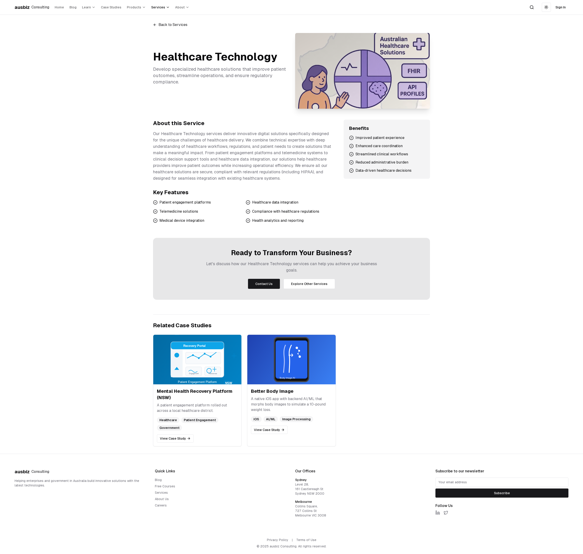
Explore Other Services (309, 284)
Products (134, 7)
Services (158, 7)
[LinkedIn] (437, 512)
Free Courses (165, 486)
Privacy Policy (277, 540)
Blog (73, 7)
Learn (86, 7)
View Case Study (173, 438)
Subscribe (502, 493)
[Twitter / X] (446, 512)
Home (59, 7)
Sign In (560, 7)
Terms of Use (306, 540)
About (180, 7)
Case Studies (111, 7)
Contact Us (264, 284)
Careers (161, 505)
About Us (162, 499)
